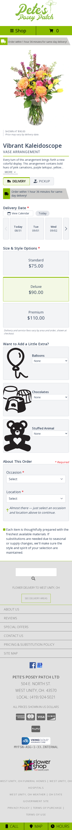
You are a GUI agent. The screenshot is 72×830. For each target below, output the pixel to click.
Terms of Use (36, 814)
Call (13, 826)
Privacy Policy (19, 808)
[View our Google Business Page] (39, 667)
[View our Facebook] (33, 667)
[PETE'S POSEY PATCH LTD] (36, 20)
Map (37, 826)
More (8, 172)
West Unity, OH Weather (28, 794)
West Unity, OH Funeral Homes (23, 781)
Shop (20, 30)
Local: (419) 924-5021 (36, 697)
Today (42, 213)
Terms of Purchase (47, 808)
